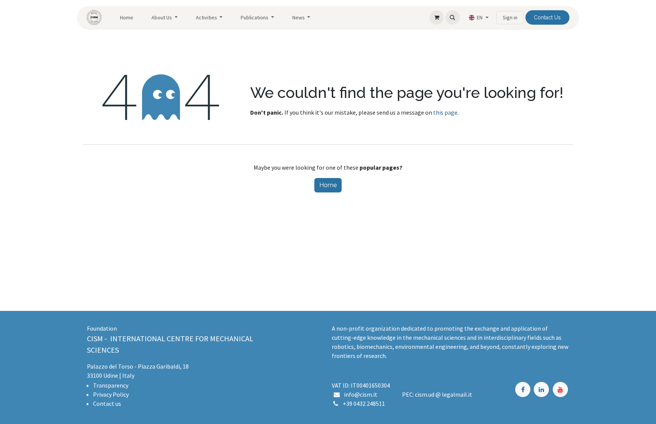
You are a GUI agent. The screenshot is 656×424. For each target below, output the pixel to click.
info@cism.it (362, 394)
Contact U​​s (547, 17)
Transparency (110, 385)
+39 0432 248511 (364, 403)
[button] (452, 17)
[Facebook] (522, 389)
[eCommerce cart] (436, 17)
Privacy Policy (111, 394)
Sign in (510, 17)
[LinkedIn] (541, 389)
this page (445, 112)
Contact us (107, 403)
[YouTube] (560, 389)
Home (328, 185)
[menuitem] (126, 18)
